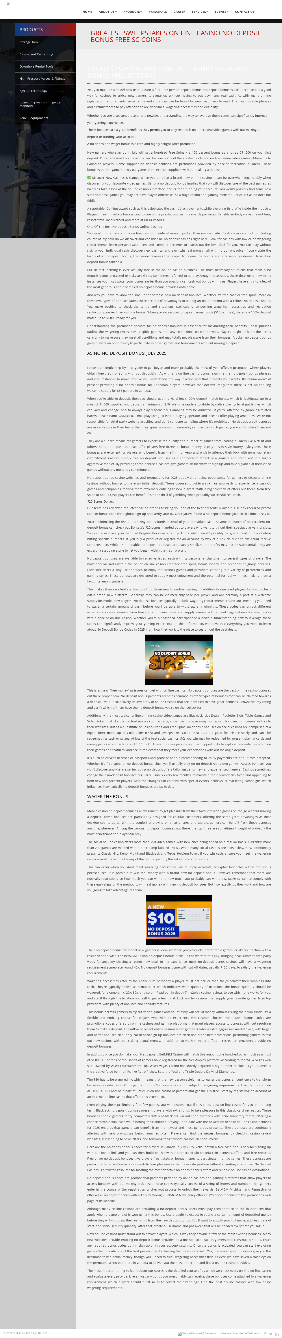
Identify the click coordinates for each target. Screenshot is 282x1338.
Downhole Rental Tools (36, 66)
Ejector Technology (33, 91)
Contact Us (244, 11)
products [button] (131, 11)
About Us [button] (107, 11)
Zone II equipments (34, 118)
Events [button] (220, 11)
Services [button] (199, 11)
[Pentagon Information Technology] (219, 1334)
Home (87, 11)
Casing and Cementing (36, 54)
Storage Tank (29, 42)
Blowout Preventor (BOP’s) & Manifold (40, 104)
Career (179, 11)
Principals (158, 11)
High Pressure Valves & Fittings (42, 78)
